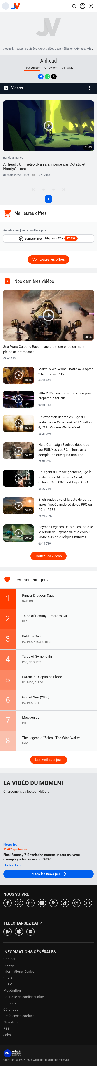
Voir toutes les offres (48, 259)
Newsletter (11, 1022)
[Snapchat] (88, 902)
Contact (9, 959)
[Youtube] (42, 902)
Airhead (80, 48)
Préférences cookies (19, 1016)
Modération (12, 991)
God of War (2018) (35, 697)
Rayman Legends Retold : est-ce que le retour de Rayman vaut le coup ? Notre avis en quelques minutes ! (65, 532)
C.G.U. (8, 978)
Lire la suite (11, 865)
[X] (19, 902)
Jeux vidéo (46, 48)
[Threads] (76, 902)
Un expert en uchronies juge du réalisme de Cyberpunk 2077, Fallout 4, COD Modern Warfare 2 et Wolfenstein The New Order (65, 422)
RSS (6, 1028)
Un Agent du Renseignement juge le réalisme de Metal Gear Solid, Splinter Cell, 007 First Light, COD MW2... (65, 477)
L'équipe (9, 965)
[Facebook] (7, 902)
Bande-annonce (44, 163)
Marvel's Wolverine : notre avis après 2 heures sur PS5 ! (65, 371)
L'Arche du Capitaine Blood (42, 677)
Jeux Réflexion (64, 48)
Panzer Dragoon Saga (38, 596)
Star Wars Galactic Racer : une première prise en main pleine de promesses (43, 349)
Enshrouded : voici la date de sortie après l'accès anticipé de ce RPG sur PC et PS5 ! (65, 505)
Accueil (8, 48)
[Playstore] (7, 931)
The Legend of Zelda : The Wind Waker (51, 738)
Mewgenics (30, 717)
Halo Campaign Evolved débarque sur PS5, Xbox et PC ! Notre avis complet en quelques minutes (63, 450)
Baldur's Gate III (33, 636)
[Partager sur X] (54, 76)
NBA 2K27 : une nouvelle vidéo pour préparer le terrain (65, 395)
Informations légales (19, 972)
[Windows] (30, 931)
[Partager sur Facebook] (41, 76)
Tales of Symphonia (37, 657)
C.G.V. (7, 984)
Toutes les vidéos (26, 48)
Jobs (7, 1035)
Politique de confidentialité (23, 997)
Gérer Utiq (11, 1010)
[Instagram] (30, 902)
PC (44, 67)
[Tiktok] (65, 902)
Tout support (32, 67)
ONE (70, 67)
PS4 (62, 67)
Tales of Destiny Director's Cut (45, 616)
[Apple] (19, 931)
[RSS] (53, 902)
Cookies (9, 1003)
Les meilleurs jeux (48, 760)
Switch (52, 67)
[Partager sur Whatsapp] (47, 76)
